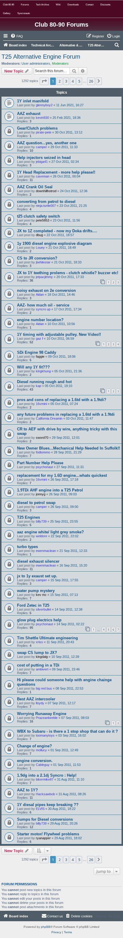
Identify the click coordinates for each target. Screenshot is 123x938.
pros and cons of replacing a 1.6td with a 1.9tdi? (61, 399)
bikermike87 (44, 779)
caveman (42, 176)
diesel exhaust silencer (38, 561)
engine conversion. (35, 760)
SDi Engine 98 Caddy (36, 352)
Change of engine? (34, 746)
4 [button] (73, 81)
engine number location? (40, 320)
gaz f (39, 338)
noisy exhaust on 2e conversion (46, 290)
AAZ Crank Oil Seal (35, 187)
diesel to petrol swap (36, 502)
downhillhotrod (46, 191)
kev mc (41, 595)
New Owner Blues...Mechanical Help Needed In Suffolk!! (68, 448)
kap (38, 386)
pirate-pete (43, 132)
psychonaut (44, 467)
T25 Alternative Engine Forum (40, 56)
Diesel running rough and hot (44, 382)
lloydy (40, 703)
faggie (40, 356)
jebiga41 (42, 161)
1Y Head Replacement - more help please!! (56, 172)
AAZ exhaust (28, 113)
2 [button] (60, 81)
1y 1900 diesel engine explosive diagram (54, 243)
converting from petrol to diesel (46, 201)
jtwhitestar (43, 262)
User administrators (35, 63)
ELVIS (40, 808)
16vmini (41, 404)
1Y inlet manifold (33, 101)
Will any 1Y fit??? (33, 367)
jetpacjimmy (44, 277)
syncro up (43, 309)
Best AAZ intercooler (36, 699)
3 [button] (66, 81)
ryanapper (43, 838)
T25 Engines (28, 517)
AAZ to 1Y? (27, 790)
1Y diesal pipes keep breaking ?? (48, 804)
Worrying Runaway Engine (41, 713)
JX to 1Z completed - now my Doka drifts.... (57, 231)
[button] (44, 81)
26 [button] (91, 81)
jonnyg (40, 494)
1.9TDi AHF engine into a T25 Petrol (50, 490)
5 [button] (79, 81)
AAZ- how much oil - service (43, 305)
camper (41, 147)
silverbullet (43, 609)
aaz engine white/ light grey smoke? (50, 532)
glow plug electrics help (39, 620)
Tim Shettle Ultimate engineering (47, 638)
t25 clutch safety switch (38, 216)
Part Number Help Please (40, 463)
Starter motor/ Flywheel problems (48, 834)
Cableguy (43, 765)
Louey (40, 247)
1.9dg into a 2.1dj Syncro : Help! (46, 775)
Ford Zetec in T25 (33, 605)
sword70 (42, 437)
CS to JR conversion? (37, 258)
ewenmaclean (46, 551)
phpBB (45, 926)
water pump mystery (36, 590)
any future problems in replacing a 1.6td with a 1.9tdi (66, 414)
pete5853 (42, 220)
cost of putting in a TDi (38, 665)
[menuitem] (16, 36)
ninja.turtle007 (46, 205)
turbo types (27, 546)
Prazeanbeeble (47, 718)
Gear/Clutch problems (37, 128)
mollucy (41, 750)
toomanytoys (45, 735)
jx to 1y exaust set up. (37, 576)
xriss (39, 642)
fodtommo (43, 452)
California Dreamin (49, 418)
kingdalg (42, 656)
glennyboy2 (44, 105)
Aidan (40, 294)
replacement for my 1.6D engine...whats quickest (62, 475)
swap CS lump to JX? (37, 652)
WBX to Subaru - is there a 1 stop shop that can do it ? (67, 731)
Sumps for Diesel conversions (45, 819)
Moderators (60, 63)
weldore (41, 536)
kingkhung (43, 371)
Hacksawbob (45, 794)
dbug (39, 235)
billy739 (41, 521)
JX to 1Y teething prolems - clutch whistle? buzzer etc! (67, 273)
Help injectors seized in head (44, 157)
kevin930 (42, 117)
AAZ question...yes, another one (46, 143)
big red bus (44, 688)
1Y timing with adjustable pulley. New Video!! (59, 334)
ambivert (42, 669)
